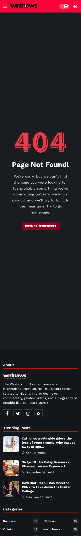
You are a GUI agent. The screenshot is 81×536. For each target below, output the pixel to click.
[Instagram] (28, 413)
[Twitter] (18, 413)
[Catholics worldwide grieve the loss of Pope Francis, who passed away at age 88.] (11, 444)
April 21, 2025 (36, 452)
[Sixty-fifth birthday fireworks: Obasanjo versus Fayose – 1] (11, 468)
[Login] (75, 6)
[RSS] (38, 413)
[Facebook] (7, 413)
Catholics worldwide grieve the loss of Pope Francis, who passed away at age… (48, 443)
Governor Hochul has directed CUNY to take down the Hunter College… (46, 487)
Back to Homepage (40, 225)
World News (60, 529)
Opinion (20, 529)
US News (60, 521)
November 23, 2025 (40, 472)
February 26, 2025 (39, 497)
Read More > (39, 402)
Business (20, 521)
